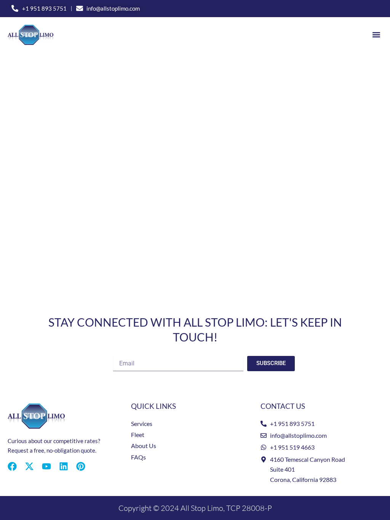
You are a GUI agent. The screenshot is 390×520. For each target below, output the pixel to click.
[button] (376, 35)
